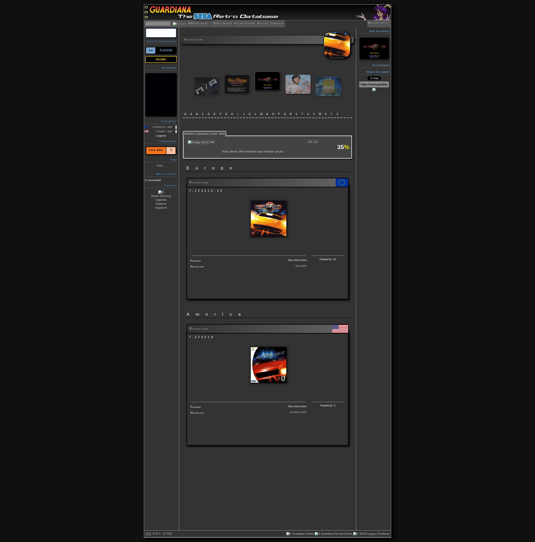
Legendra (161, 199)
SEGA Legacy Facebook (374, 533)
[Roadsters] (267, 73)
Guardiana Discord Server (336, 533)
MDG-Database (198, 23)
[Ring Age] (206, 78)
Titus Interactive (297, 260)
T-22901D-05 (159, 127)
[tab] (205, 133)
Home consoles (221, 23)
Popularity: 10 (328, 259)
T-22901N (160, 131)
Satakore (160, 203)
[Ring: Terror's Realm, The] (237, 76)
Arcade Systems (244, 23)
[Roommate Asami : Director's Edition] (328, 78)
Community (277, 23)
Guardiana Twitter (303, 533)
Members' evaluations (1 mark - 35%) (204, 133)
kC (213, 142)
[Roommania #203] (298, 76)
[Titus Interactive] (161, 94)
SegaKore (161, 207)
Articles (262, 23)
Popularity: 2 (327, 405)
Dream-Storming (161, 196)
